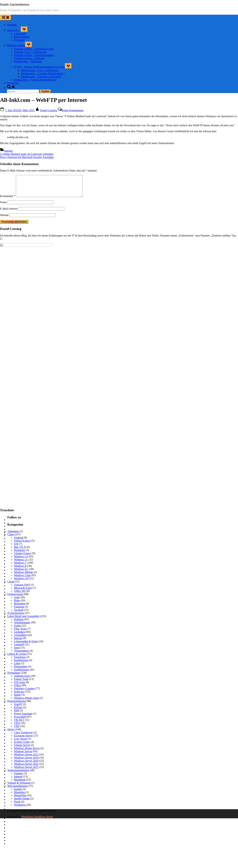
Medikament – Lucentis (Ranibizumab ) (43, 73)
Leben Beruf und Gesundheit (23, 616)
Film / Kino (20, 628)
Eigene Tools (21, 679)
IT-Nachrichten (15, 613)
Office (17, 685)
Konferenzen (21, 660)
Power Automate (23, 713)
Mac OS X (20, 546)
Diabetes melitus (16, 45)
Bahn (17, 600)
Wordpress (20, 804)
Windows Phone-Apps (26, 697)
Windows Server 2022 (26, 763)
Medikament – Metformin (28, 61)
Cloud (10, 581)
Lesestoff (19, 644)
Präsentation (20, 666)
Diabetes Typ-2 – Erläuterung (30, 51)
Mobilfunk (20, 779)
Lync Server (20, 738)
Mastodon (19, 792)
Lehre (17, 663)
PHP (16, 710)
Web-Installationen (17, 785)
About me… (14, 30)
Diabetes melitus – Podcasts (29, 58)
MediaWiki (20, 795)
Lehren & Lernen (16, 653)
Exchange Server (23, 735)
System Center (22, 741)
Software (19, 691)
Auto (17, 597)
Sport (17, 647)
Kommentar (7, 196)
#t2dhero (19, 619)
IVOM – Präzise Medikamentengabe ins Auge (39, 66)
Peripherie (19, 550)
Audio (17, 625)
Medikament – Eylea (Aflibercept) (40, 70)
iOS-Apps (19, 682)
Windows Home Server (27, 748)
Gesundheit (20, 635)
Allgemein (13, 531)
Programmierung (16, 701)
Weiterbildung (21, 36)
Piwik (17, 801)
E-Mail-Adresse (8, 208)
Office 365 (20, 590)
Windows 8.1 (21, 568)
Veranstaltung (21, 650)
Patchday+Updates (24, 688)
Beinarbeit (19, 603)
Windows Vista (22, 575)
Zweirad (18, 609)
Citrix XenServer (23, 732)
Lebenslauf (20, 33)
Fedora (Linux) (22, 540)
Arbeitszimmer (22, 622)
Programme (13, 672)
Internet (8, 150)
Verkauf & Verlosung (19, 782)
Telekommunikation (18, 770)
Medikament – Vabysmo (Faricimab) (41, 76)
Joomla (18, 789)
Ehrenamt (19, 39)
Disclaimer (13, 82)
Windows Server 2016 (26, 757)
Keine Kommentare (72, 110)
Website (4, 215)
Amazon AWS (22, 584)
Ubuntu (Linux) (22, 553)
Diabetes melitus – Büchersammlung (34, 55)
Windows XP (21, 578)
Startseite (12, 24)
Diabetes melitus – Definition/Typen (34, 48)
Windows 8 (20, 565)
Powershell (20, 716)
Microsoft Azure (23, 587)
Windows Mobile (23, 572)
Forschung (20, 657)
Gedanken (19, 631)
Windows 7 (20, 562)
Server (10, 729)
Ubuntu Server (22, 745)
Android (18, 537)
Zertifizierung (21, 669)
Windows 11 (21, 559)
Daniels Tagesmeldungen (14, 4)
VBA (17, 723)
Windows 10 (21, 556)
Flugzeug (19, 606)
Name (3, 202)
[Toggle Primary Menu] (5, 17)
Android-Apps (22, 675)
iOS (16, 543)
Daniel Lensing (49, 110)
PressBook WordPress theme (37, 816)
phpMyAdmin (22, 798)
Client (10, 534)
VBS (17, 726)
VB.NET (19, 719)
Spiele (17, 694)
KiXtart (18, 707)
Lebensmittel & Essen (26, 641)
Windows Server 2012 (26, 754)
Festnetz (18, 773)
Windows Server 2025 (26, 767)
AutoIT (18, 704)
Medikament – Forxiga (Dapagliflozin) (35, 79)
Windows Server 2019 (26, 760)
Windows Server (23, 751)
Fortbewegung (15, 594)
